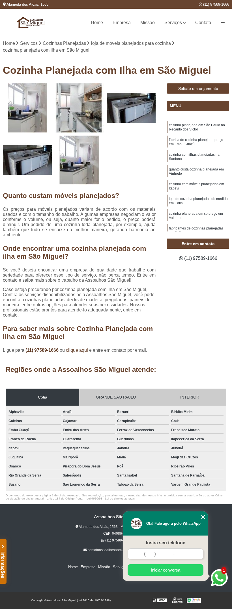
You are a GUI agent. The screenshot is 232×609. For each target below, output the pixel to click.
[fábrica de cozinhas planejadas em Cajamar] (79, 107)
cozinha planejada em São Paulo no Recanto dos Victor (197, 127)
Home (97, 22)
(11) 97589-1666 (215, 4)
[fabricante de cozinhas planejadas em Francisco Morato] (27, 160)
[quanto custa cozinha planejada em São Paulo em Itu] (79, 160)
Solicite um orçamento (198, 88)
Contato (203, 22)
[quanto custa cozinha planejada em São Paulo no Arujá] (27, 107)
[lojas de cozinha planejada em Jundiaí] (131, 107)
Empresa (122, 22)
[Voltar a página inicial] (31, 22)
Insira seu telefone (165, 542)
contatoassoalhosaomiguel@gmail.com (118, 550)
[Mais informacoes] (222, 22)
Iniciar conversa (165, 570)
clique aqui (77, 350)
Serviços (173, 22)
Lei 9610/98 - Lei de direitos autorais (111, 498)
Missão (147, 22)
